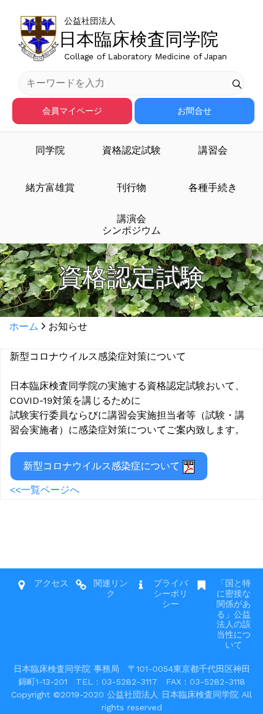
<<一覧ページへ (45, 490)
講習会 (213, 150)
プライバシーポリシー (171, 593)
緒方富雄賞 (50, 187)
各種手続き (212, 187)
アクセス (51, 583)
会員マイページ (72, 111)
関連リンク (111, 588)
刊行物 (131, 187)
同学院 (50, 150)
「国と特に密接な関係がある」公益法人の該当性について (234, 614)
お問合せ (194, 111)
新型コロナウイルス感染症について (103, 466)
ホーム (24, 326)
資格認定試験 (131, 150)
